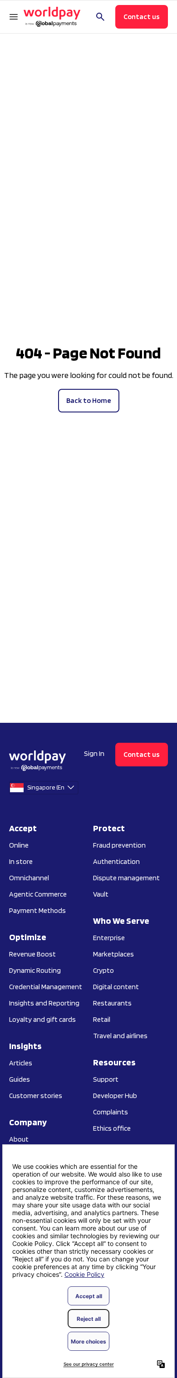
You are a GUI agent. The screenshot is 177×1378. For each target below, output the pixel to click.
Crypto (103, 970)
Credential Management (45, 986)
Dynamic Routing (35, 970)
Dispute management (126, 877)
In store (21, 861)
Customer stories (35, 1095)
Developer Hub (115, 1095)
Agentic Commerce (38, 894)
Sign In (94, 753)
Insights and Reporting (44, 1003)
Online (19, 845)
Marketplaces (113, 954)
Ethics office (112, 1128)
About (19, 1139)
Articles (20, 1063)
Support (105, 1079)
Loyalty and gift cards (42, 1019)
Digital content (116, 986)
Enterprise (109, 937)
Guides (19, 1079)
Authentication (116, 861)
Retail (101, 1019)
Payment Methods (37, 910)
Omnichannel (29, 877)
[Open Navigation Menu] (14, 17)
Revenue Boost (32, 954)
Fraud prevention (119, 845)
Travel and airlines (120, 1035)
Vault (100, 894)
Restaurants (112, 1003)
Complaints (110, 1112)
